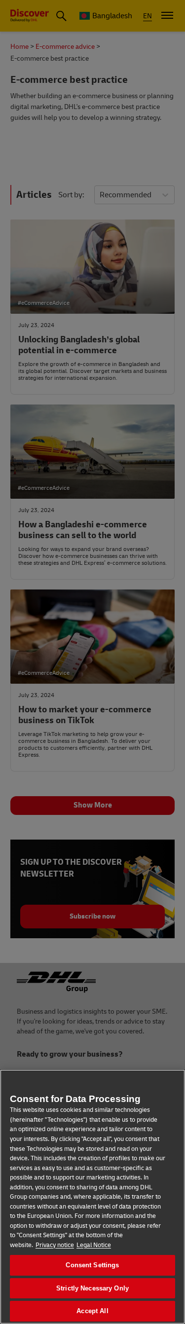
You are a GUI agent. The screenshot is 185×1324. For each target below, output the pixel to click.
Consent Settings (92, 1265)
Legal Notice (93, 1245)
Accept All (92, 1311)
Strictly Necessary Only (92, 1288)
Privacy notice (55, 1245)
